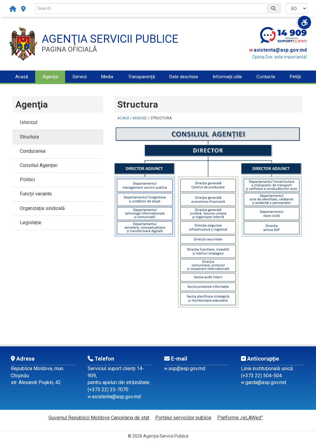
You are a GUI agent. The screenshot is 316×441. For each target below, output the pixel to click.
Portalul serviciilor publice (183, 418)
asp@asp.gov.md (186, 368)
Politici (27, 179)
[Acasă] (14, 9)
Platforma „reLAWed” (240, 418)
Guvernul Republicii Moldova (79, 418)
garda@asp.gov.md (265, 382)
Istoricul (28, 122)
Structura (29, 137)
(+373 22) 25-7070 (108, 389)
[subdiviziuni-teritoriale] (23, 9)
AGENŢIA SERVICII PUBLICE (110, 38)
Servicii (80, 76)
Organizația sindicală (42, 208)
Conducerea (32, 151)
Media (107, 76)
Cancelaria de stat (130, 418)
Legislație (30, 222)
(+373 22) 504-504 (261, 376)
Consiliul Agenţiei (38, 165)
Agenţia (50, 76)
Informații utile (227, 76)
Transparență (141, 76)
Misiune (140, 118)
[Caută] (274, 8)
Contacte (265, 76)
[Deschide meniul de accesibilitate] (304, 22)
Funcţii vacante (36, 194)
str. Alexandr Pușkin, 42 (36, 382)
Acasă (21, 76)
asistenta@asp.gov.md (280, 50)
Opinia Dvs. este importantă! (279, 56)
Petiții (295, 76)
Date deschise (183, 76)
